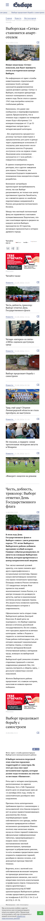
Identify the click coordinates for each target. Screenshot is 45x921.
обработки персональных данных (13, 917)
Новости (18, 18)
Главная (9, 18)
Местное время (30, 18)
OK (40, 913)
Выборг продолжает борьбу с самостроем (23, 12)
